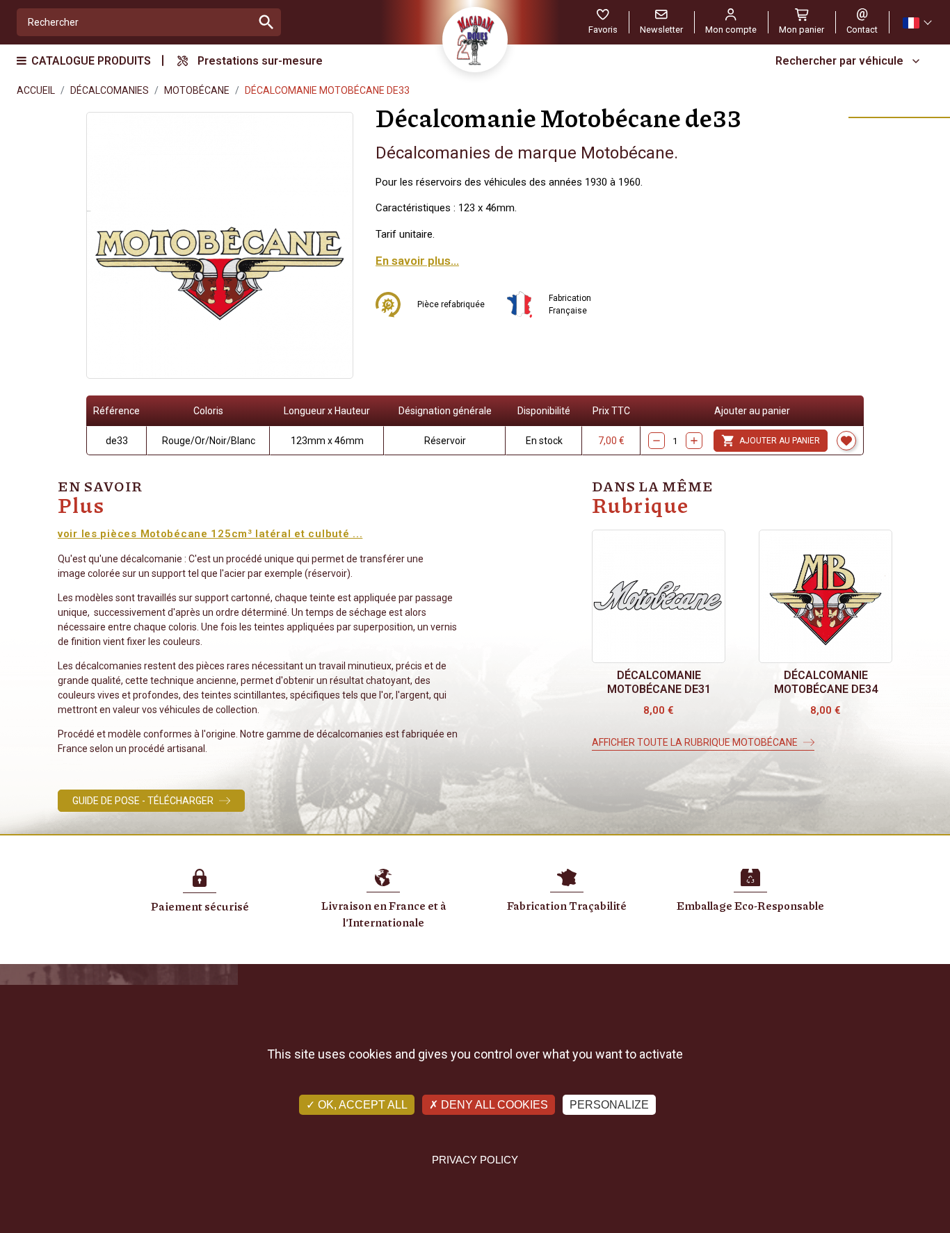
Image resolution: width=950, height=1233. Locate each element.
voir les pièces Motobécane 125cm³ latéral (176, 534)
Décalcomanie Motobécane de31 (659, 682)
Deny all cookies (493, 1105)
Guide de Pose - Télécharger (143, 800)
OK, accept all (361, 1105)
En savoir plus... (417, 261)
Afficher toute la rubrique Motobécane (695, 742)
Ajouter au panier (770, 441)
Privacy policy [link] (475, 1160)
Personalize (609, 1105)
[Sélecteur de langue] (916, 22)
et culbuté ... (328, 534)
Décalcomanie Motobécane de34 (826, 682)
